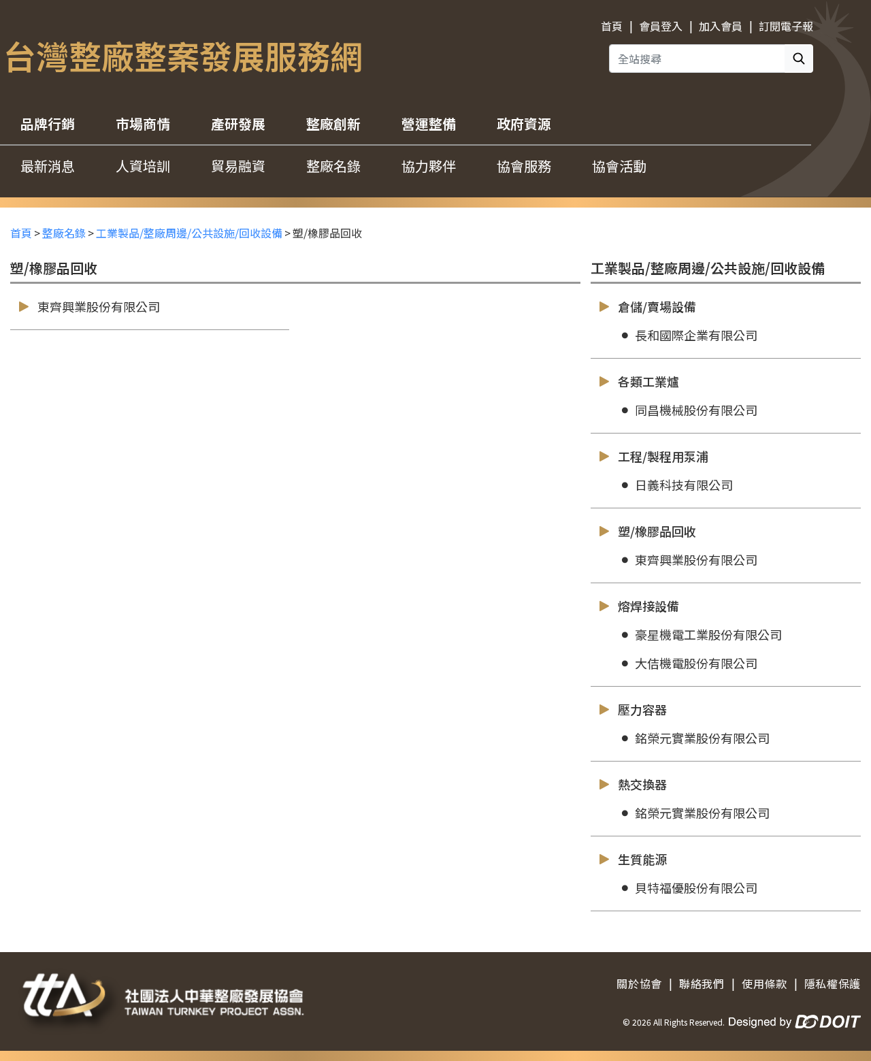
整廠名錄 (333, 166)
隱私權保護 (832, 983)
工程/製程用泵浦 (663, 456)
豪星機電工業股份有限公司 (708, 634)
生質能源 (642, 859)
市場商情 (143, 123)
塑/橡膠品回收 (657, 531)
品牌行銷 (47, 123)
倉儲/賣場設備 (657, 306)
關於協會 (639, 983)
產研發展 (238, 123)
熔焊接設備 (648, 606)
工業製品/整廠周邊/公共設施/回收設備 (189, 233)
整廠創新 (333, 123)
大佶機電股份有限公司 (696, 663)
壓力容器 (642, 709)
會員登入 (661, 26)
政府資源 (524, 123)
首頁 (612, 26)
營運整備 (428, 123)
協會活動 (619, 166)
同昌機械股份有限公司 (696, 410)
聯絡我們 (702, 983)
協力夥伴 (428, 166)
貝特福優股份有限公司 (696, 887)
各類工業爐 (648, 381)
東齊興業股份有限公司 (98, 306)
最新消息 (47, 166)
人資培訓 (143, 166)
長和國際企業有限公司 (696, 335)
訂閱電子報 (786, 26)
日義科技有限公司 (684, 484)
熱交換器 (642, 784)
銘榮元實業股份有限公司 (702, 738)
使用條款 (764, 983)
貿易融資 (238, 166)
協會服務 (524, 166)
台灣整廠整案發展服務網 (183, 55)
